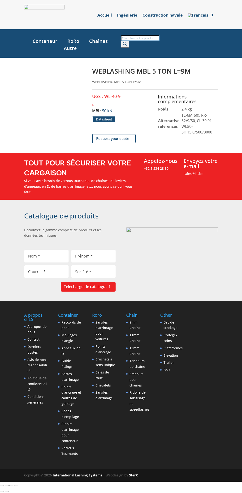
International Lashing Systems (77, 475)
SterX (133, 475)
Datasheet (104, 119)
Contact (33, 339)
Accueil (104, 15)
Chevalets (103, 385)
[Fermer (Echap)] (16, 485)
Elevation (171, 355)
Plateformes (173, 348)
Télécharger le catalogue (86, 286)
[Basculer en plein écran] (7, 485)
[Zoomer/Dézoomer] (2, 485)
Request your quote (112, 138)
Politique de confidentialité (37, 384)
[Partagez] (11, 485)
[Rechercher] (125, 44)
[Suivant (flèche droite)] (7, 491)
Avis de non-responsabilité (37, 365)
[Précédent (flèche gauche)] (2, 491)
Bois (167, 370)
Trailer (169, 362)
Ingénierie (127, 15)
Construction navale (163, 15)
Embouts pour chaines (136, 379)
